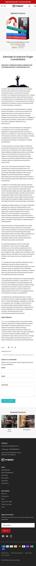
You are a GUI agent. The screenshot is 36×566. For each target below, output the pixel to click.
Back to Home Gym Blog (17, 355)
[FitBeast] (18, 6)
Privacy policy (28, 553)
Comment (4, 385)
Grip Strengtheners (7, 472)
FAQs (2, 499)
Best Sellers (5, 478)
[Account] (26, 6)
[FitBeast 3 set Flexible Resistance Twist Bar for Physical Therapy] (18, 28)
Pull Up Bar (4, 475)
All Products (5, 483)
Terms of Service (5, 555)
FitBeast (7, 560)
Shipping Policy (5, 553)
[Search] (5, 6)
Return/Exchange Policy (17, 553)
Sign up (6, 530)
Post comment (8, 401)
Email (3, 376)
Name (3, 368)
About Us (4, 494)
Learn (3, 507)
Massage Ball (5, 470)
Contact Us (5, 496)
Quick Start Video (6, 502)
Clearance (4, 481)
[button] (14, 46)
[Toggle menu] (2, 6)
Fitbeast (4, 321)
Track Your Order (6, 504)
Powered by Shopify (15, 560)
